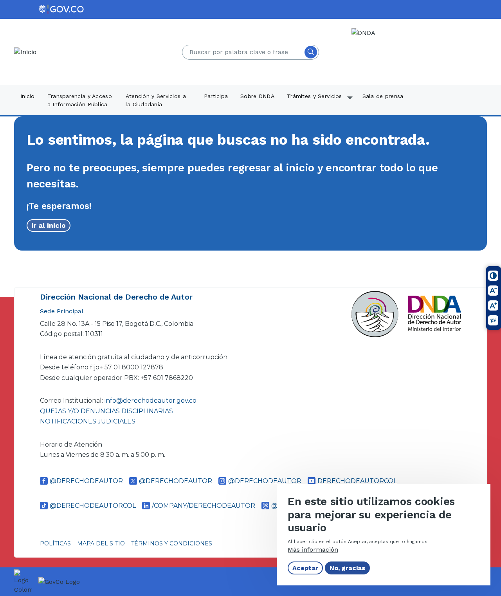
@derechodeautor (86, 481)
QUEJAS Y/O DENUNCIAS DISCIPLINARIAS (106, 411)
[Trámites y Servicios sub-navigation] (350, 101)
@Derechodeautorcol (93, 505)
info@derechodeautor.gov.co (151, 400)
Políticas (55, 543)
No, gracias (347, 568)
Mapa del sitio (101, 543)
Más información (313, 549)
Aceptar (305, 568)
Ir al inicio (48, 225)
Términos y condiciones (171, 543)
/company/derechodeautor (203, 505)
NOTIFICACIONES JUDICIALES (87, 421)
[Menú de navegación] (490, 18)
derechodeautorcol (357, 481)
